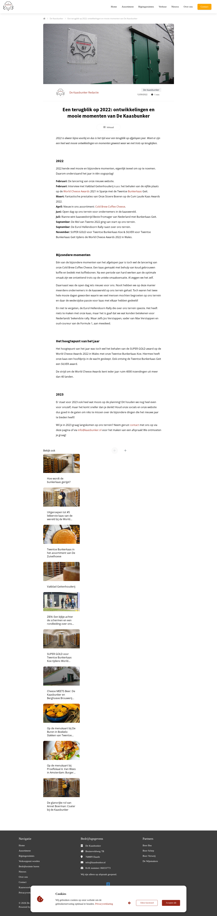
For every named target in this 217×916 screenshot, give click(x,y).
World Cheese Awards (76, 191)
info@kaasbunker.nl (90, 430)
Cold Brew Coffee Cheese (110, 206)
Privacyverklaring (104, 903)
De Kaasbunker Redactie (84, 92)
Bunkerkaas (135, 191)
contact (134, 425)
